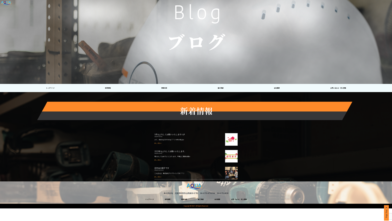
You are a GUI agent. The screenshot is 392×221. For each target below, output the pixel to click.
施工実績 (220, 88)
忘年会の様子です (161, 168)
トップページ (50, 88)
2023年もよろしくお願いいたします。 (170, 151)
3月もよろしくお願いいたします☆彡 (169, 134)
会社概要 (277, 88)
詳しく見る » (157, 143)
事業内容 (164, 88)
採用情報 (108, 88)
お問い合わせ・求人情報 (338, 88)
